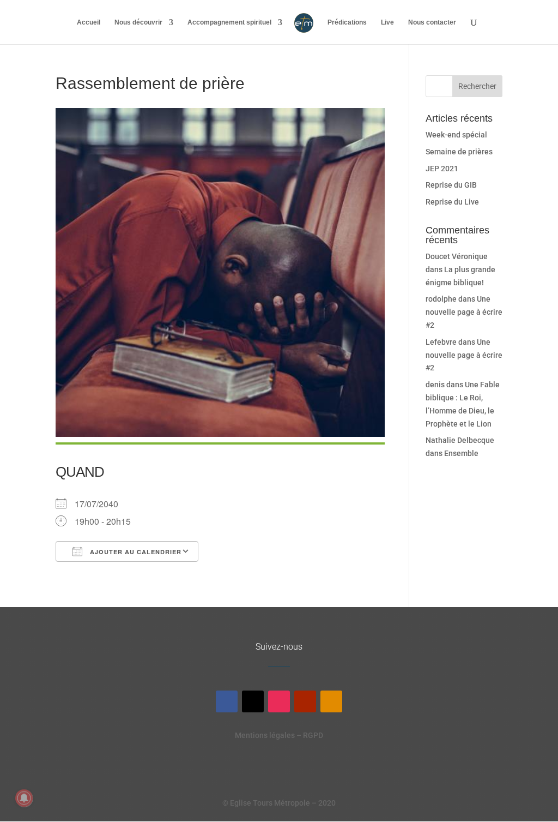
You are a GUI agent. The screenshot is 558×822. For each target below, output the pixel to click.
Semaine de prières (459, 151)
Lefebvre (441, 342)
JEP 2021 (442, 168)
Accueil (88, 22)
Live (387, 22)
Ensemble (461, 453)
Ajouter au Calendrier (134, 552)
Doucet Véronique (457, 256)
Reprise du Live (452, 201)
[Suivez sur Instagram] (279, 701)
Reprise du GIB (451, 185)
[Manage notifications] (24, 798)
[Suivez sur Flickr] (331, 701)
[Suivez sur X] (253, 701)
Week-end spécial (456, 134)
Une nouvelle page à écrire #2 (464, 312)
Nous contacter (432, 22)
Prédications (347, 22)
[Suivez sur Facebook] (227, 701)
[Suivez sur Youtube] (305, 701)
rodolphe (441, 299)
